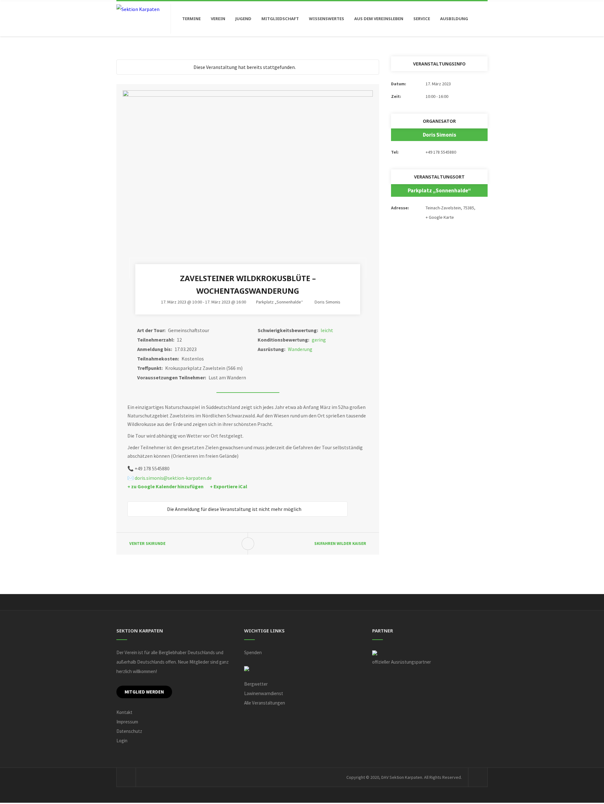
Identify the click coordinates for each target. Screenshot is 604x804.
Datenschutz (129, 731)
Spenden (253, 652)
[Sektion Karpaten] (137, 9)
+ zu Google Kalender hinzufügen (165, 486)
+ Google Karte (440, 217)
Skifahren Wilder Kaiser (340, 543)
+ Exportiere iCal (228, 486)
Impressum (127, 722)
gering (319, 340)
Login (121, 741)
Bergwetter (256, 684)
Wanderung (300, 349)
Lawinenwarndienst (263, 693)
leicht (327, 330)
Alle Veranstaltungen (264, 703)
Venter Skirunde (147, 543)
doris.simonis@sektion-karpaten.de (173, 478)
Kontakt (124, 712)
